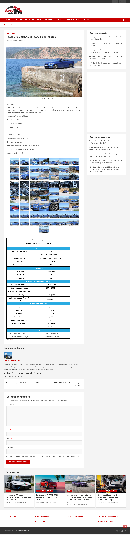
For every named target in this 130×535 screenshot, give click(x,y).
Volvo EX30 (112, 490)
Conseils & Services (72, 20)
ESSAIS (15, 20)
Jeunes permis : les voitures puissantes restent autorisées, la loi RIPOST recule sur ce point (79, 498)
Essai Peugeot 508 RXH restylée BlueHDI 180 (25, 383)
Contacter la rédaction (75, 516)
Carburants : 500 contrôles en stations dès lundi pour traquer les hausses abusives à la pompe (104, 169)
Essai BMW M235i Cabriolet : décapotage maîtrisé (65, 384)
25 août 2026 (40, 502)
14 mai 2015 (10, 40)
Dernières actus (12, 472)
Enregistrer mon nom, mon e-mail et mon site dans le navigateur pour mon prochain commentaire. (44, 456)
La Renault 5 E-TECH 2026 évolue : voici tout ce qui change (47, 497)
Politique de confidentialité (108, 516)
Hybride (59, 20)
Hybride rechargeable (45, 20)
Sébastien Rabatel (20, 40)
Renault (49, 490)
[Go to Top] (125, 526)
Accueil (6, 25)
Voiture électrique (27, 20)
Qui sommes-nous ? (42, 516)
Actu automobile (23, 531)
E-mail (9, 438)
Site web (9, 447)
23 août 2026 (102, 502)
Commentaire (11, 404)
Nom (8, 429)
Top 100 (86, 20)
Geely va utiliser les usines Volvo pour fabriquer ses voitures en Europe (109, 497)
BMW (11, 339)
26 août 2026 (9, 502)
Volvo (106, 490)
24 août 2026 (71, 504)
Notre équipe (40, 521)
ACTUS (8, 20)
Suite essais (15, 25)
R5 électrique (41, 490)
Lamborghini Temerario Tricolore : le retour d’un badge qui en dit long (18, 497)
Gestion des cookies (105, 521)
